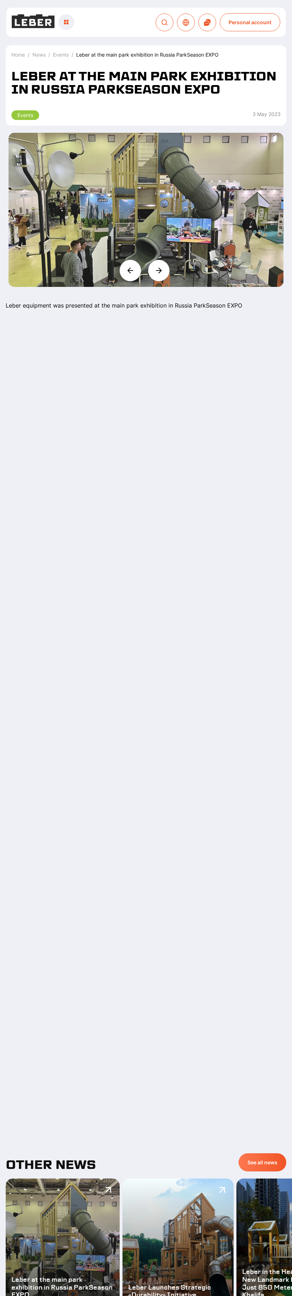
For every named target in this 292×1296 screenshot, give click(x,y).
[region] (146, 210)
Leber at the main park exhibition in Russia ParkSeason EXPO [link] (147, 55)
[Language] (186, 22)
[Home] (33, 22)
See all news (262, 1162)
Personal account (250, 22)
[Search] (164, 22)
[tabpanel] (146, 179)
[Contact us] (207, 22)
